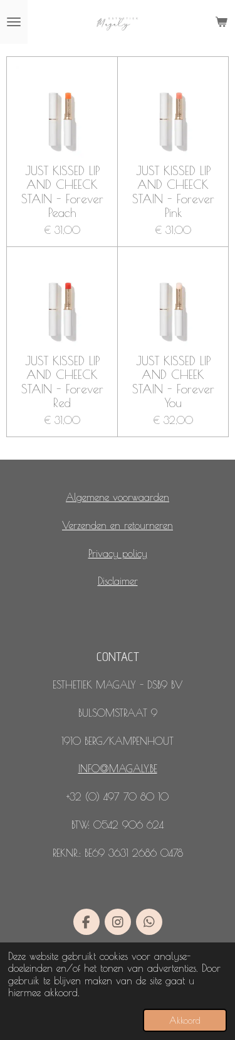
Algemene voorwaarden (117, 497)
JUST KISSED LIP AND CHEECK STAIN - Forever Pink (173, 192)
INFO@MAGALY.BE (117, 768)
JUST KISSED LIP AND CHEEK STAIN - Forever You (173, 382)
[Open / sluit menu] (14, 22)
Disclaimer (118, 581)
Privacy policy (117, 553)
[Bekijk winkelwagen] (221, 22)
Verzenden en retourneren (117, 525)
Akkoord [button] (185, 1020)
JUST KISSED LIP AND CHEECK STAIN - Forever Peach (62, 192)
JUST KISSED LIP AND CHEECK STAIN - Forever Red (62, 382)
